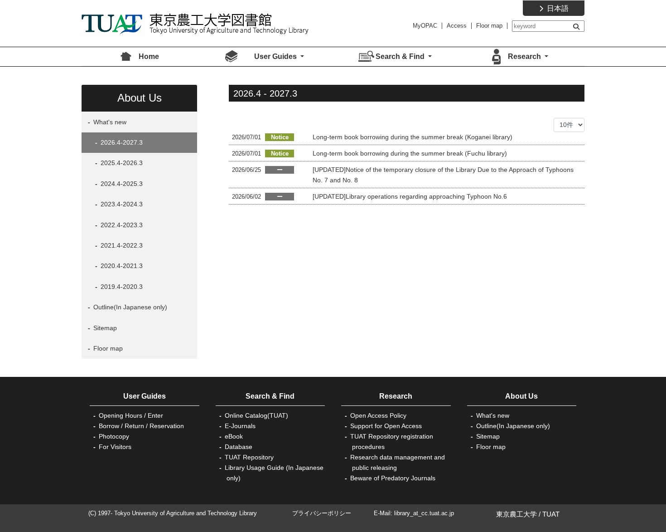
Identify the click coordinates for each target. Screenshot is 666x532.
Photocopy (114, 436)
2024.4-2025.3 (121, 183)
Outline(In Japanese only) (129, 307)
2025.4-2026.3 (121, 162)
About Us (521, 396)
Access (457, 25)
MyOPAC (425, 25)
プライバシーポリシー (321, 513)
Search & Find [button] (401, 56)
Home (149, 56)
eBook (234, 436)
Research (395, 396)
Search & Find (270, 396)
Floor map (489, 25)
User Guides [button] (276, 56)
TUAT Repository (249, 457)
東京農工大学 (516, 514)
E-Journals (240, 426)
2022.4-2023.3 (121, 225)
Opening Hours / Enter (131, 415)
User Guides (144, 396)
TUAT (551, 514)
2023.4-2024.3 (121, 204)
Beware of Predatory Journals (392, 478)
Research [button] (525, 56)
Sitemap (104, 328)
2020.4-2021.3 (121, 265)
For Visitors (115, 446)
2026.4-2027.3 (121, 142)
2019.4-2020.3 (121, 286)
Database (238, 446)
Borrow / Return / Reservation (141, 426)
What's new (109, 122)
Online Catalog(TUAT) (256, 415)
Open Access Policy (378, 415)
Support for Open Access (386, 426)
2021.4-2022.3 (121, 245)
